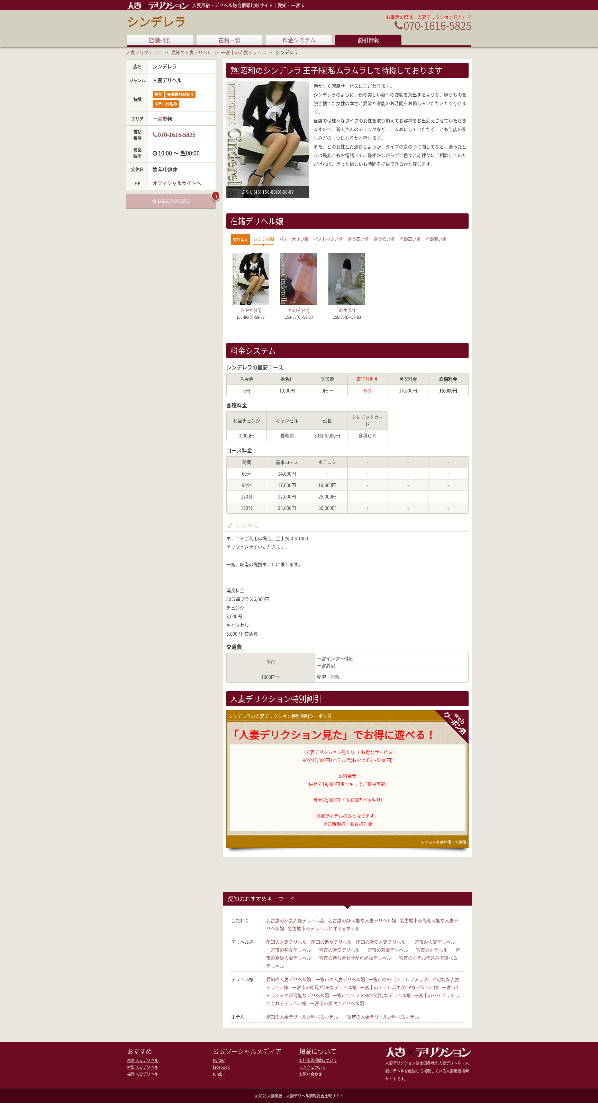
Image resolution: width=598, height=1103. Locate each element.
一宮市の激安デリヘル (337, 949)
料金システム (299, 40)
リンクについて (312, 1067)
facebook (221, 1067)
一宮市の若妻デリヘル (385, 949)
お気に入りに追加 (173, 201)
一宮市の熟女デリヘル (288, 949)
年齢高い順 (410, 239)
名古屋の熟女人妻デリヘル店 (295, 920)
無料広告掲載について (318, 1060)
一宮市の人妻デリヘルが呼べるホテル (381, 1016)
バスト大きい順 (293, 239)
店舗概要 (160, 40)
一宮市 (160, 118)
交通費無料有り (180, 94)
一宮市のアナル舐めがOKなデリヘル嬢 (399, 987)
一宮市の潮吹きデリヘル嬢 (337, 1003)
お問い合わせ (310, 1074)
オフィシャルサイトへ (177, 182)
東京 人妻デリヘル (142, 1060)
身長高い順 (358, 239)
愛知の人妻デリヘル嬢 (288, 979)
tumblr (219, 1074)
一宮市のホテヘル (429, 949)
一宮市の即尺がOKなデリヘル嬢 (324, 987)
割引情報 (368, 40)
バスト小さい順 (328, 239)
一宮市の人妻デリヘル (432, 941)
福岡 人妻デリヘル (142, 1074)
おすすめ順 (263, 239)
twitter (219, 1060)
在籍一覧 (229, 40)
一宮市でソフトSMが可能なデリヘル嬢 (372, 995)
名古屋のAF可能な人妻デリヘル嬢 (362, 920)
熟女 (158, 94)
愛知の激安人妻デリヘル (381, 941)
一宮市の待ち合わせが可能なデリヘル (353, 957)
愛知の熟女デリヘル (331, 941)
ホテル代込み (165, 104)
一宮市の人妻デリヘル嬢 (340, 979)
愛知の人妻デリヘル (286, 941)
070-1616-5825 (437, 25)
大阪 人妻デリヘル (142, 1067)
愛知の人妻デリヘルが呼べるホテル (302, 1016)
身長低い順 (384, 239)
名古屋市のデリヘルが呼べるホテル (324, 928)
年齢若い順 (436, 239)
